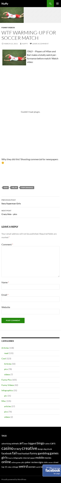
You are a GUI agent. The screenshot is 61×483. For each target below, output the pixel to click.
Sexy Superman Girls (11, 202)
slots (46, 462)
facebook (6, 453)
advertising (6, 443)
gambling (43, 453)
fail (14, 453)
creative (29, 448)
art (21, 443)
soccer (50, 462)
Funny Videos (8, 27)
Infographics (7, 390)
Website (5, 307)
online (6, 462)
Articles (5, 348)
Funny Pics (6, 379)
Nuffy (4, 3)
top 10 (4, 467)
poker (28, 462)
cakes (47, 443)
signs (40, 462)
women (32, 466)
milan (14, 188)
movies (47, 458)
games (54, 453)
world (38, 467)
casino (7, 448)
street (55, 462)
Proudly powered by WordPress (13, 479)
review (34, 462)
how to (10, 458)
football (26, 453)
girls (4, 457)
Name (5, 282)
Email (4, 294)
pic (5, 395)
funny (33, 453)
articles (7, 406)
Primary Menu (57, 3)
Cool (3, 358)
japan (32, 458)
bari (6, 188)
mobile (39, 457)
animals (15, 443)
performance (27, 188)
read (6, 353)
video (10, 467)
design (40, 449)
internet (26, 458)
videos (7, 374)
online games (16, 462)
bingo (40, 443)
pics (6, 369)
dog (45, 449)
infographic (18, 458)
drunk (49, 449)
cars (52, 443)
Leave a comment (40, 44)
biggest (32, 443)
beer (26, 443)
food (19, 453)
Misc (3, 401)
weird (23, 466)
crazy (17, 449)
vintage (15, 467)
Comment (7, 244)
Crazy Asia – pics (9, 212)
